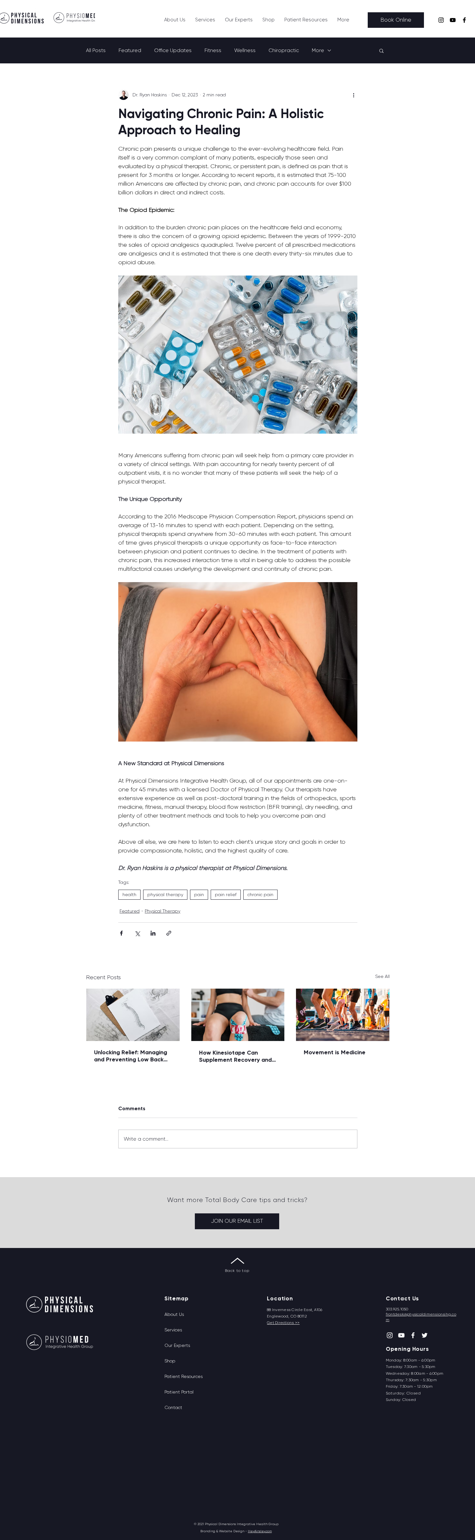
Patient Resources (183, 1376)
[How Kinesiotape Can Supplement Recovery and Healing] (238, 1015)
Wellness (245, 50)
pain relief (226, 894)
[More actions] (353, 95)
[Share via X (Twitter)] (137, 933)
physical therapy (165, 894)
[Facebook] (464, 20)
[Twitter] (424, 1335)
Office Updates (173, 50)
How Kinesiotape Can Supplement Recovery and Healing (235, 1056)
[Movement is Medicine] (342, 1015)
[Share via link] (169, 933)
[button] (205, 20)
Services (173, 1329)
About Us (174, 1314)
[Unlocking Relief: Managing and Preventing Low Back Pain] (133, 1015)
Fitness (213, 50)
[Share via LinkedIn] (153, 933)
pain (199, 894)
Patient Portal (179, 1391)
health (129, 894)
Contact (173, 1407)
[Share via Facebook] (121, 933)
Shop (169, 1360)
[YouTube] (452, 20)
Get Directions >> (283, 1322)
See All (382, 976)
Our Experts (177, 1345)
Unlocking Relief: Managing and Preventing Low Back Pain (130, 1056)
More (318, 50)
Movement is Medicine (334, 1052)
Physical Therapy (162, 911)
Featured (130, 50)
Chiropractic (284, 50)
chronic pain (260, 894)
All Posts (96, 50)
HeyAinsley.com (260, 1531)
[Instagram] (441, 20)
